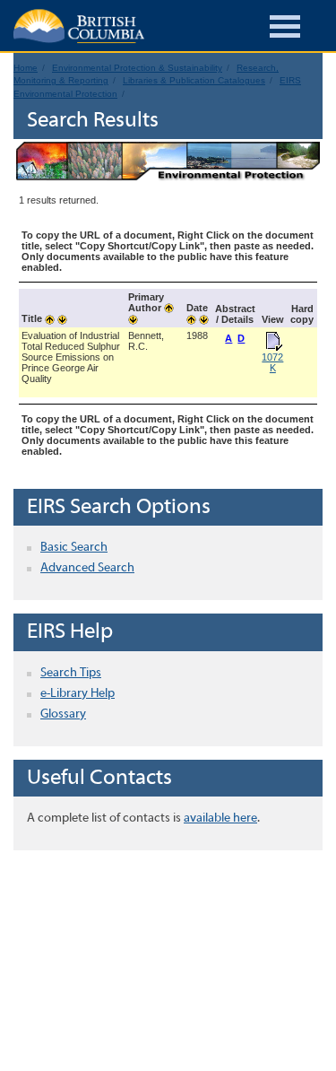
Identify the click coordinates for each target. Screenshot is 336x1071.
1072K (272, 362)
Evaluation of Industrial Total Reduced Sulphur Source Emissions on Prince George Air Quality (71, 357)
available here (220, 818)
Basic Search (74, 547)
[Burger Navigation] (285, 29)
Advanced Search (87, 568)
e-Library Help (77, 694)
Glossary (63, 714)
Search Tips (70, 673)
